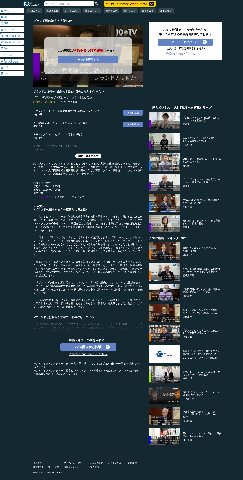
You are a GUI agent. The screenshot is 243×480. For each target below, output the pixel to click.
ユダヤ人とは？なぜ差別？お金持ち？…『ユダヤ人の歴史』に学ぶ (200, 311)
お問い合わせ (96, 463)
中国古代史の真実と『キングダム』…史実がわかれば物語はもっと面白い (201, 414)
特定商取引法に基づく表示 (46, 467)
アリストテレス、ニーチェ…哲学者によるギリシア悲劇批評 (201, 373)
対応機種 (132, 463)
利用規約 (37, 463)
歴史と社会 (52, 11)
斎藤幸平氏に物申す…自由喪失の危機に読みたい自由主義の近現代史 (201, 352)
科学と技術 (130, 11)
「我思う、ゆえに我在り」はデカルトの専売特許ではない (201, 332)
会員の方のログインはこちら (88, 354)
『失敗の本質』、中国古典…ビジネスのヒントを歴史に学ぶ (201, 119)
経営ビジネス (92, 11)
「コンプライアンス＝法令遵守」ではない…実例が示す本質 (201, 181)
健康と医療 (111, 11)
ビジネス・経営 (42, 196)
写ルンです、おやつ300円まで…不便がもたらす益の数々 (202, 435)
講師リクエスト (71, 467)
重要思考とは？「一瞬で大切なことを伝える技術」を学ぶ (201, 139)
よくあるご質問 (115, 463)
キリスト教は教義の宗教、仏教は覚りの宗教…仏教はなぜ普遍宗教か (201, 270)
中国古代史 (34, 11)
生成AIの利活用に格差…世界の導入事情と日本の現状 (201, 201)
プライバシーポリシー (74, 463)
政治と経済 (166, 11)
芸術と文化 (148, 11)
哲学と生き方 (72, 11)
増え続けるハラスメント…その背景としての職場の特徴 (201, 222)
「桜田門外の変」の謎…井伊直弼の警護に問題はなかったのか (201, 290)
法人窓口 (94, 467)
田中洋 (53, 101)
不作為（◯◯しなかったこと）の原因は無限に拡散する (201, 393)
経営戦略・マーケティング (69, 196)
